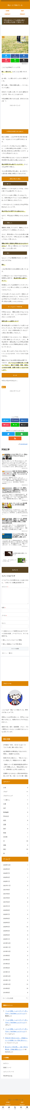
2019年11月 (15, 947)
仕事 (15, 804)
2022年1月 (15, 881)
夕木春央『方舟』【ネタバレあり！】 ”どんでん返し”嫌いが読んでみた (14, 746)
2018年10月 (15, 984)
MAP (22, 1102)
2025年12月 (15, 865)
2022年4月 (15, 877)
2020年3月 (15, 931)
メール (4, 615)
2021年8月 (15, 894)
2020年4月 (15, 927)
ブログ (15, 792)
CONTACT (8, 1105)
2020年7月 (15, 914)
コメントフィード (8, 1072)
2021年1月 (15, 906)
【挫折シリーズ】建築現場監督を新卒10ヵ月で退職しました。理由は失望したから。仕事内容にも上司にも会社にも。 (15, 766)
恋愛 (15, 824)
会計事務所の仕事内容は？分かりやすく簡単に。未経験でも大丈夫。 (15, 752)
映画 (15, 833)
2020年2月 (15, 935)
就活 (15, 820)
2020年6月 (15, 918)
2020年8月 (15, 910)
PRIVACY (22, 1105)
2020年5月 (15, 922)
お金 (15, 787)
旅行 (15, 829)
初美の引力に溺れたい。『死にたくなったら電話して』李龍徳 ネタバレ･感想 (15, 759)
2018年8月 (15, 992)
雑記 (4, 387)
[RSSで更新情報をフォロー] (15, 438)
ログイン (6, 1063)
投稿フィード (7, 1067)
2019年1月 (15, 972)
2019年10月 (15, 951)
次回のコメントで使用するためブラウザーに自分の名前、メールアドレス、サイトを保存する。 (15, 633)
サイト (4, 623)
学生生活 (15, 816)
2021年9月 (15, 890)
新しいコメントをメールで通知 (12, 640)
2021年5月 (15, 898)
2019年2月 (15, 968)
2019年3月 (15, 964)
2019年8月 (15, 955)
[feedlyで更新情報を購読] (21, 434)
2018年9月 (15, 988)
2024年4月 (15, 869)
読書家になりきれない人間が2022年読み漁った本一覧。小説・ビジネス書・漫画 (15, 774)
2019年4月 (15, 960)
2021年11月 (15, 885)
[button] (26, 998)
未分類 (15, 837)
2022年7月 (15, 873)
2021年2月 (15, 902)
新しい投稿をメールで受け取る (12, 644)
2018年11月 (15, 980)
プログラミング (15, 796)
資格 (15, 845)
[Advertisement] (15, 29)
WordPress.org (7, 1076)
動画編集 (15, 812)
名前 (3, 607)
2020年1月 (15, 939)
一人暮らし (15, 800)
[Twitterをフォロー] (8, 434)
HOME (8, 1102)
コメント (5, 587)
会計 (15, 808)
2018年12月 (15, 976)
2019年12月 (15, 943)
